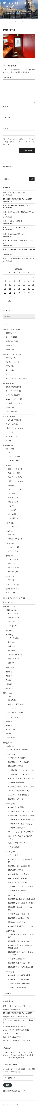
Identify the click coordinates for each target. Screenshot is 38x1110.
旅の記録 (6, 743)
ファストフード (11, 585)
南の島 (10, 700)
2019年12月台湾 (14, 766)
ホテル (8, 370)
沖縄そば (11, 497)
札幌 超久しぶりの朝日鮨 (12, 221)
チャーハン (12, 559)
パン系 (8, 523)
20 (24, 289)
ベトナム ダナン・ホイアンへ (19, 778)
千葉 (7, 672)
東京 (7, 635)
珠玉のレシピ (10, 436)
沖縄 (7, 684)
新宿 (9, 646)
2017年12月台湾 (14, 870)
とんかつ (11, 551)
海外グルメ (10, 362)
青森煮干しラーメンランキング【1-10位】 (18, 1017)
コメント (7, 77)
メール (6, 117)
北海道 (8, 610)
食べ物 (5, 445)
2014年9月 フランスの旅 (17, 979)
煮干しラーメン (13, 481)
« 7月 (9, 300)
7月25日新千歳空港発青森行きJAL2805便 (17, 199)
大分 (7, 680)
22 (33, 289)
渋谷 (9, 642)
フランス (9, 738)
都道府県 (6, 606)
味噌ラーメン (13, 477)
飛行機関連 (7, 383)
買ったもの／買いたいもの (12, 598)
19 (19, 289)
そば (9, 506)
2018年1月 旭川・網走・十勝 (18, 824)
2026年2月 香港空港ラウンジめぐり (15, 1026)
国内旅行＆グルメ (9, 329)
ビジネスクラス (11, 395)
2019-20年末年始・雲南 (16, 750)
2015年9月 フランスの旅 (17, 941)
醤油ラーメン (13, 469)
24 (10, 293)
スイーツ (9, 593)
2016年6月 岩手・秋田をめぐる (19, 903)
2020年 (8, 746)
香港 (7, 725)
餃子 (9, 563)
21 (29, 289)
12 (19, 285)
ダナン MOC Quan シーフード (14, 1033)
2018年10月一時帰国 (15, 807)
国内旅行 (9, 333)
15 (33, 285)
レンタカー (10, 374)
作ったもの (10, 424)
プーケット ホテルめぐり (17, 791)
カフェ (8, 366)
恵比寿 (10, 650)
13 (24, 285)
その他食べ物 (10, 589)
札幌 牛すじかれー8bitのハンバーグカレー (18, 258)
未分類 (5, 993)
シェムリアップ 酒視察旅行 (18, 795)
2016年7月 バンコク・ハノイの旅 (20, 907)
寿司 (9, 534)
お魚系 (8, 531)
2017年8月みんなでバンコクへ (19, 886)
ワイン (8, 432)
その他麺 (11, 518)
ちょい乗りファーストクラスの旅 (20, 787)
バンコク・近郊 (13, 704)
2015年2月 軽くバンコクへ (17, 963)
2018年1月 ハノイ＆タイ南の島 (19, 819)
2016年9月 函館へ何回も (17, 914)
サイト (5, 128)
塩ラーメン (12, 473)
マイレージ (10, 411)
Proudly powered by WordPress (13, 1105)
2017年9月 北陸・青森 (16, 891)
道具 (7, 440)
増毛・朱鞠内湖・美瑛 (16, 878)
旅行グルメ (10, 341)
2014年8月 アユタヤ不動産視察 (19, 975)
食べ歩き (9, 337)
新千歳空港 (12, 617)
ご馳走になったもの (13, 428)
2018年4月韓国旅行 (15, 828)
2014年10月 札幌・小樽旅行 (18, 983)
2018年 (8, 804)
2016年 (8, 895)
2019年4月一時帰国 (15, 782)
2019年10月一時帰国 (15, 758)
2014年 (8, 972)
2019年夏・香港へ (14, 799)
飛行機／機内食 (11, 387)
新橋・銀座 (12, 659)
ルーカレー (12, 456)
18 (14, 289)
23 (5, 293)
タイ (7, 696)
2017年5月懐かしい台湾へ (17, 874)
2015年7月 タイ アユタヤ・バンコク (21, 934)
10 (10, 285)
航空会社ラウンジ (12, 403)
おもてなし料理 (11, 420)
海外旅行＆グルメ (9, 354)
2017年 (8, 852)
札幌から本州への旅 (15, 843)
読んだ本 (6, 602)
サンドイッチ (13, 526)
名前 (5, 106)
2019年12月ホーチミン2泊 (17, 762)
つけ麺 (10, 493)
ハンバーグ (12, 547)
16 (5, 289)
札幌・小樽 (12, 613)
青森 (7, 630)
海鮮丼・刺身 (13, 539)
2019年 (8, 754)
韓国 (7, 733)
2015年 (8, 931)
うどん (10, 510)
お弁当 (8, 576)
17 (10, 289)
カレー (8, 449)
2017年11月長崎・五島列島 (17, 866)
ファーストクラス (12, 391)
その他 (10, 626)
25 (14, 293)
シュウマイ (12, 567)
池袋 (9, 663)
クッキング (7, 416)
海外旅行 (9, 358)
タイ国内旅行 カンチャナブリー (20, 815)
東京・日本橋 (13, 638)
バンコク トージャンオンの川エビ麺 (16, 1040)
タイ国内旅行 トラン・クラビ (19, 770)
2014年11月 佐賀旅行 (15, 987)
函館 (9, 622)
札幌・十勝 (12, 855)
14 (29, 285)
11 (14, 285)
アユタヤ (11, 708)
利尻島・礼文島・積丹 (16, 882)
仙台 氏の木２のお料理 (12, 1037)
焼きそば (11, 502)
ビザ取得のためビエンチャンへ (19, 811)
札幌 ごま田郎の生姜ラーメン (14, 234)
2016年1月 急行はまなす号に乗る (20, 899)
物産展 (8, 349)
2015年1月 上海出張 (15, 959)
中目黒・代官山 (13, 654)
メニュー (20, 21)
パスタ (10, 514)
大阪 (7, 676)
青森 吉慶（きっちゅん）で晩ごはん (16, 192)
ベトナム (9, 729)
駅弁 (7, 345)
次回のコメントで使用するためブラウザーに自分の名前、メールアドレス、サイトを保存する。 (19, 141)
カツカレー (12, 452)
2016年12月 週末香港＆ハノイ (19, 926)
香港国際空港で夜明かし (12, 1009)
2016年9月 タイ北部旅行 (17, 918)
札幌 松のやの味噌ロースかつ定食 (15, 205)
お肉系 (8, 543)
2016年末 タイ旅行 (15, 922)
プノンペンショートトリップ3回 (19, 832)
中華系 (8, 556)
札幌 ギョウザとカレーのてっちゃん (16, 227)
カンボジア (10, 717)
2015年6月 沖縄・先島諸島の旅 (19, 967)
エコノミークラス (12, 399)
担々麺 (10, 485)
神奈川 (8, 667)
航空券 (8, 407)
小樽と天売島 (13, 847)
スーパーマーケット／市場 (15, 378)
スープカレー (13, 460)
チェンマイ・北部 (14, 712)
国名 (4, 693)
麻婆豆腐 (11, 572)
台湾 (7, 721)
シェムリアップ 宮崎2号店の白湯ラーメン (18, 1030)
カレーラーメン (13, 489)
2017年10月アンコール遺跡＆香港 (20, 859)
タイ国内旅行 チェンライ (17, 774)
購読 (7, 1085)
